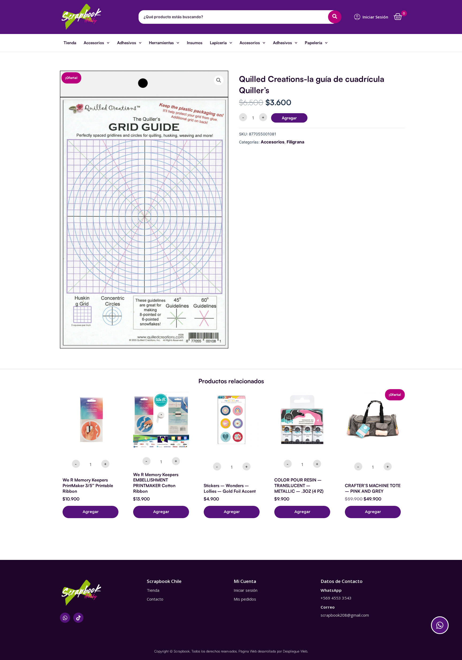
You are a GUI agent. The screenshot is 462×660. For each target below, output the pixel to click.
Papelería (313, 42)
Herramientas (161, 42)
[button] (219, 80)
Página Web (247, 651)
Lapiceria (218, 42)
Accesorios (94, 42)
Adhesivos (126, 42)
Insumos (194, 42)
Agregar (289, 117)
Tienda (70, 42)
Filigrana (295, 142)
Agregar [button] (91, 511)
